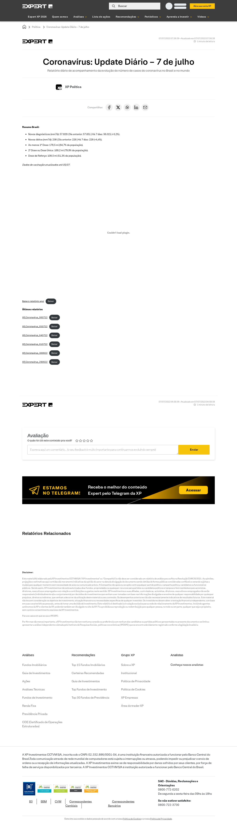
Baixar (51, 301)
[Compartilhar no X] (118, 107)
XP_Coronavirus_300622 (35, 353)
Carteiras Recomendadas (88, 673)
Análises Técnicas (33, 689)
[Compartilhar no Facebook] (109, 107)
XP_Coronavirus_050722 (35, 326)
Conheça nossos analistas (187, 665)
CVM (58, 801)
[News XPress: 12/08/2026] (198, 549)
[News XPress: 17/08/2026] (136, 549)
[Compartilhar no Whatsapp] (127, 107)
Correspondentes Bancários (121, 804)
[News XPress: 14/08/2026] (157, 549)
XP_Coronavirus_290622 (35, 362)
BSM (44, 801)
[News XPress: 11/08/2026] (219, 549)
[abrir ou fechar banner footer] (227, 809)
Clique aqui (188, 380)
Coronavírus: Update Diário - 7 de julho (67, 26)
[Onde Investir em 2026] (118, 819)
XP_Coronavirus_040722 (35, 335)
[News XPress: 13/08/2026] (177, 549)
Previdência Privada (35, 714)
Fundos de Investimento (37, 697)
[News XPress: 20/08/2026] (52, 549)
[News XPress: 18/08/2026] (94, 549)
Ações (26, 681)
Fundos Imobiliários (34, 665)
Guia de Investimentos (36, 673)
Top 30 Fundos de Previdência (90, 697)
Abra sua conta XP (202, 6)
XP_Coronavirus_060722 (35, 317)
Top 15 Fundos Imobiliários (88, 665)
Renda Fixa (29, 706)
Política (36, 26)
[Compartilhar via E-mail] (145, 107)
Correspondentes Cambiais (78, 804)
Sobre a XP (128, 665)
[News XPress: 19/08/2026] (73, 549)
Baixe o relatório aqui (33, 301)
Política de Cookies (133, 689)
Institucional (129, 673)
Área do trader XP (132, 706)
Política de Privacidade (135, 681)
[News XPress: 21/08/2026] (32, 549)
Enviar (194, 449)
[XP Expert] (37, 6)
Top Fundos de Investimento (89, 689)
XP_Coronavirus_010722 (35, 344)
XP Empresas (129, 697)
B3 (31, 801)
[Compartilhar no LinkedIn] (136, 107)
